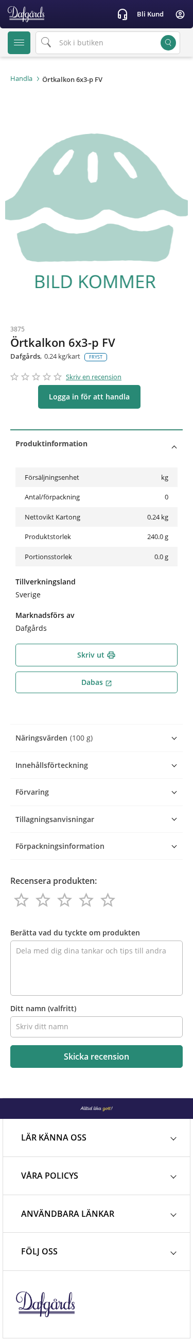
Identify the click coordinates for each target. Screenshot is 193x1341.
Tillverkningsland (45, 581)
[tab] (96, 443)
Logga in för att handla (89, 396)
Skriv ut (96, 655)
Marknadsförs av (45, 615)
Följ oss (39, 1251)
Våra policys (49, 1175)
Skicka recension (96, 1056)
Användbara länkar (67, 1213)
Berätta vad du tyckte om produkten (75, 932)
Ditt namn (43, 1008)
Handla (21, 78)
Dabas (96, 682)
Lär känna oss (53, 1137)
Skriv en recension (93, 376)
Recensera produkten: (53, 880)
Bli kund (150, 14)
